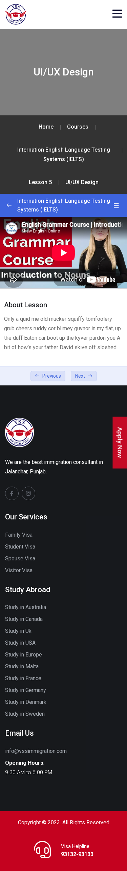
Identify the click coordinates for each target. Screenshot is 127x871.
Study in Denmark (25, 702)
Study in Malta (22, 666)
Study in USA (20, 643)
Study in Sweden (25, 714)
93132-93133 (77, 854)
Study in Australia (25, 607)
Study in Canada (24, 619)
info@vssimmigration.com (36, 751)
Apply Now (120, 442)
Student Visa (20, 546)
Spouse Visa (20, 558)
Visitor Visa (19, 570)
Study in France (23, 678)
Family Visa (19, 535)
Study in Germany (25, 690)
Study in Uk (18, 631)
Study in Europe (23, 654)
